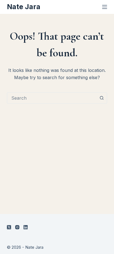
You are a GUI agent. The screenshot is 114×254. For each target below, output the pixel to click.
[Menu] (104, 6)
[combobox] (52, 98)
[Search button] (101, 98)
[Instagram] (17, 227)
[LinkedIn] (26, 227)
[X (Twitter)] (9, 227)
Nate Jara (23, 6)
